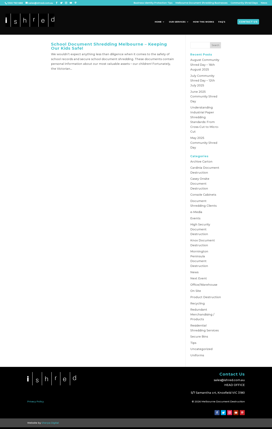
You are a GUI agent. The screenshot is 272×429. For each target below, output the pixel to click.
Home (158, 22)
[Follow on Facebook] (217, 412)
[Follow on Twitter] (223, 412)
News (264, 3)
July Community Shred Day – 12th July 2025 (202, 80)
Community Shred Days (244, 3)
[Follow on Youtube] (235, 412)
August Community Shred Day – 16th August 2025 (204, 64)
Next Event (198, 278)
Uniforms (197, 355)
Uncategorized (201, 349)
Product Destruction (205, 297)
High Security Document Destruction (200, 229)
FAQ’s (221, 22)
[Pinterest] (75, 3)
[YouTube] (71, 3)
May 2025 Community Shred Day (203, 142)
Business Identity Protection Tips (153, 3)
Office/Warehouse (203, 284)
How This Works (203, 22)
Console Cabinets (203, 194)
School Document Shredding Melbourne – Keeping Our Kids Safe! (109, 46)
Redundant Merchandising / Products (202, 314)
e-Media (196, 212)
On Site (195, 291)
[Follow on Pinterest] (242, 412)
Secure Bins (199, 336)
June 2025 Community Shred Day (203, 96)
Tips (193, 343)
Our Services (177, 22)
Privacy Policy (35, 401)
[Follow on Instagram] (229, 412)
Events (195, 218)
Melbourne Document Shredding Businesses (202, 3)
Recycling (197, 303)
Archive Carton (201, 161)
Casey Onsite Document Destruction (199, 183)
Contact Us (248, 21)
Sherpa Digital (50, 422)
